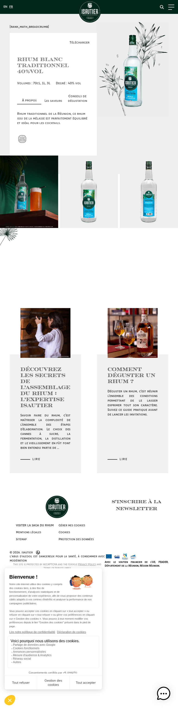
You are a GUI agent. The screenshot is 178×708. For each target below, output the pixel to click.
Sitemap (21, 539)
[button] (163, 693)
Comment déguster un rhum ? (131, 375)
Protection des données (76, 539)
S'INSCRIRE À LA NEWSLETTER (136, 505)
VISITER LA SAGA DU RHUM (35, 525)
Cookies (64, 532)
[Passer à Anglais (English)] (5, 6)
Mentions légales (28, 532)
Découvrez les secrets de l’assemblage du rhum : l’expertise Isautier (45, 387)
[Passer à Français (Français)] (11, 6)
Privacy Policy (87, 564)
